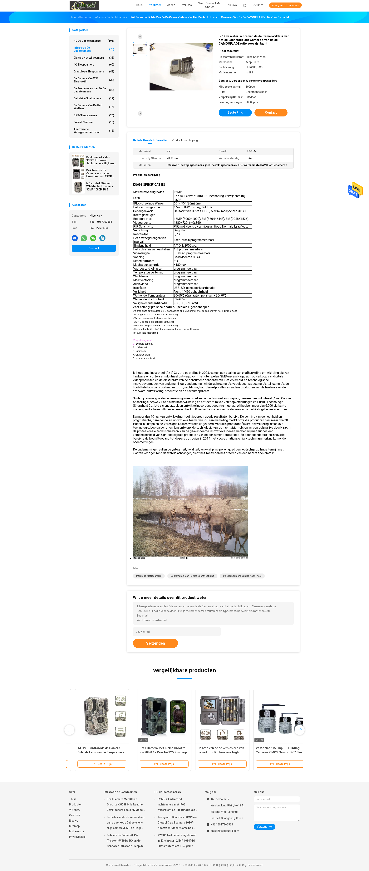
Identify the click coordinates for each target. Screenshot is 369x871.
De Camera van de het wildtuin (94, 107)
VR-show (74, 809)
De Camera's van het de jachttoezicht (192, 576)
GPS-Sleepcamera (94, 115)
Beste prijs (235, 112)
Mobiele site (76, 831)
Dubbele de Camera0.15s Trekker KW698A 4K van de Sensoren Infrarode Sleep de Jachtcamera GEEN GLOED (125, 841)
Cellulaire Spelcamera (94, 98)
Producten (75, 804)
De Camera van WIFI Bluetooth (94, 80)
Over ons (74, 815)
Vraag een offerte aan (285, 5)
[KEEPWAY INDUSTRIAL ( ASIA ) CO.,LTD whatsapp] (84, 238)
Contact (94, 248)
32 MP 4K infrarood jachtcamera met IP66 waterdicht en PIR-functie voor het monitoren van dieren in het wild (177, 805)
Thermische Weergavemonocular (94, 131)
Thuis (72, 799)
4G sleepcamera (94, 64)
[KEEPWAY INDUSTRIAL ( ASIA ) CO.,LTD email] (75, 238)
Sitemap (74, 826)
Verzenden (155, 643)
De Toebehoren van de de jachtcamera (94, 90)
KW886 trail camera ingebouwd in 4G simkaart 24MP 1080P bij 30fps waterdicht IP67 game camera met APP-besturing (177, 841)
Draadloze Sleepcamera (94, 71)
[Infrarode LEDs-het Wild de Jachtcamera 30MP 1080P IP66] (78, 187)
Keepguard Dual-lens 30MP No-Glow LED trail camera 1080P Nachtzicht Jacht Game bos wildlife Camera (177, 823)
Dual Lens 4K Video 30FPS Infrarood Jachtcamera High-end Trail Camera (101, 160)
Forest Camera (94, 122)
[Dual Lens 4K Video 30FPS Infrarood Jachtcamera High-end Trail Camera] (78, 160)
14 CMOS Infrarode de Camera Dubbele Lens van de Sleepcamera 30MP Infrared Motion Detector (269, 752)
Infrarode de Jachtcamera (94, 49)
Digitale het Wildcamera (94, 57)
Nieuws (73, 820)
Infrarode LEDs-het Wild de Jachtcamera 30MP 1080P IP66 (99, 186)
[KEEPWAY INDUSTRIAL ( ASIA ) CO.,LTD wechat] (93, 238)
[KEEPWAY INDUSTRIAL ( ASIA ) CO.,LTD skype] (102, 238)
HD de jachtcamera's (94, 40)
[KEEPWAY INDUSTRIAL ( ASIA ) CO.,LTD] (84, 5)
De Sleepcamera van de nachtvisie (242, 576)
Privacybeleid (77, 836)
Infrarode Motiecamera (148, 576)
